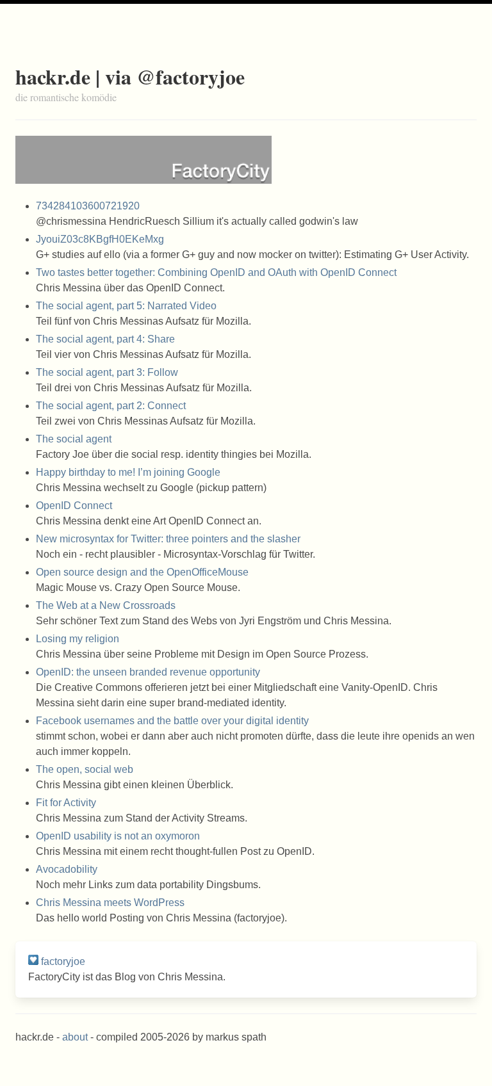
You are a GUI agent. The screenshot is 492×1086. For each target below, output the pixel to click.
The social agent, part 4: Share (105, 339)
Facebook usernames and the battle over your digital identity (172, 720)
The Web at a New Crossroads (106, 605)
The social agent (73, 439)
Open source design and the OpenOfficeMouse (142, 572)
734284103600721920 (88, 205)
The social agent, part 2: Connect (111, 405)
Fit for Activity (66, 802)
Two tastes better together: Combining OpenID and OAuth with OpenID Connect (216, 272)
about (75, 1037)
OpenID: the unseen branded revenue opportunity (148, 672)
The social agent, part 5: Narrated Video (126, 305)
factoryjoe (63, 961)
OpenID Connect (74, 505)
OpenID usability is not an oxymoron (118, 836)
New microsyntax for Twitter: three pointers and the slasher (168, 538)
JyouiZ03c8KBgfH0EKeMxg (100, 239)
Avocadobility (66, 869)
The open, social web (84, 769)
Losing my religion (77, 638)
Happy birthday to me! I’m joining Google (128, 472)
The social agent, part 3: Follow (107, 372)
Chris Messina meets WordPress (110, 902)
